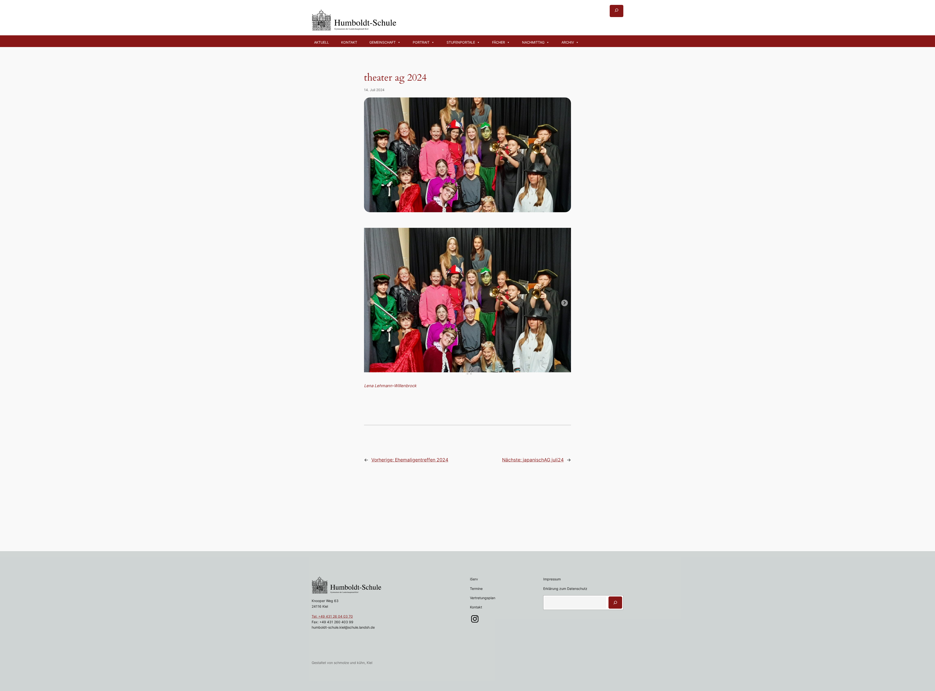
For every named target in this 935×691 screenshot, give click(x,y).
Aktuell (321, 42)
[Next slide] (564, 303)
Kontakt (349, 42)
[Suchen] (615, 602)
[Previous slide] (370, 303)
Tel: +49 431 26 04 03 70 (332, 616)
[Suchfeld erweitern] (616, 11)
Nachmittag (533, 42)
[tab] (464, 374)
